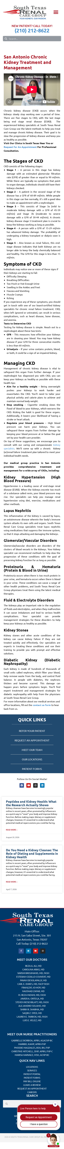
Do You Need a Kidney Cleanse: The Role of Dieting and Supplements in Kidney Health (32, 853)
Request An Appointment (32, 1088)
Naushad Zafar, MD (33, 991)
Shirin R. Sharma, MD (32, 1009)
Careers (32, 1092)
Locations (32, 1066)
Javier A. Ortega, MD (32, 998)
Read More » (11, 830)
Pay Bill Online (32, 1081)
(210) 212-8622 (32, 30)
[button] (56, 12)
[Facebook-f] (21, 951)
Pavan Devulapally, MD (33, 980)
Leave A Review (32, 1084)
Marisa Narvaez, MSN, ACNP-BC (32, 1054)
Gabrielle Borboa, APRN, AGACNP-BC (32, 1040)
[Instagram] (35, 785)
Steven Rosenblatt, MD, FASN (32, 1002)
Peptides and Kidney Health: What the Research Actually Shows (31, 803)
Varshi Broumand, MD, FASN (33, 973)
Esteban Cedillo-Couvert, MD (33, 976)
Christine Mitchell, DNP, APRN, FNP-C (32, 1051)
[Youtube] (28, 785)
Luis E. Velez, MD (32, 1020)
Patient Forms (32, 1077)
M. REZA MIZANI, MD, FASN (32, 994)
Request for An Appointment (20, 146)
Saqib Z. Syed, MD (32, 1013)
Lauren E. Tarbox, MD (29, 1016)
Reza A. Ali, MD (33, 965)
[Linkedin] (42, 785)
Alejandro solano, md (32, 1005)
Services (32, 1070)
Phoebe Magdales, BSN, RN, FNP (32, 1047)
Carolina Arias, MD (33, 969)
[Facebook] (21, 785)
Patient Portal (32, 1074)
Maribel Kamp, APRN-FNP (32, 1044)
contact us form (42, 705)
